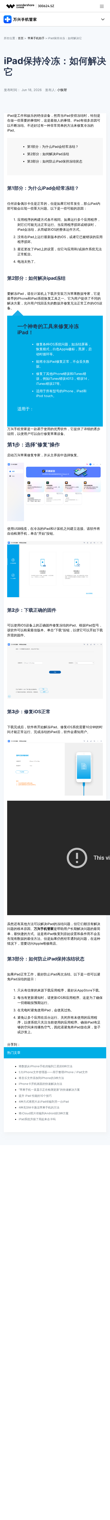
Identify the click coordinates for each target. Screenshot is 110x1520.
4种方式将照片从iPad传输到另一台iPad (44, 1101)
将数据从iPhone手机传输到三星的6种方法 (45, 1066)
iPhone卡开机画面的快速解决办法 (40, 1084)
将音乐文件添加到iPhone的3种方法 (41, 1078)
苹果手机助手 (36, 38)
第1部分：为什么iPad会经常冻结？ (53, 147)
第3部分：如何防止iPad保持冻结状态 (54, 161)
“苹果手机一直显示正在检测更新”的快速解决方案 (49, 1089)
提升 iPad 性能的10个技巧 (35, 1096)
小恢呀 (62, 90)
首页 (21, 38)
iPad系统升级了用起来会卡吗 (37, 1119)
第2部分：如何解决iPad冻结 (48, 154)
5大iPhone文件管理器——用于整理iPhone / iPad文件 (53, 1072)
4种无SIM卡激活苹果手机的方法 (39, 1107)
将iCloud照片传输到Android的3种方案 (44, 1113)
